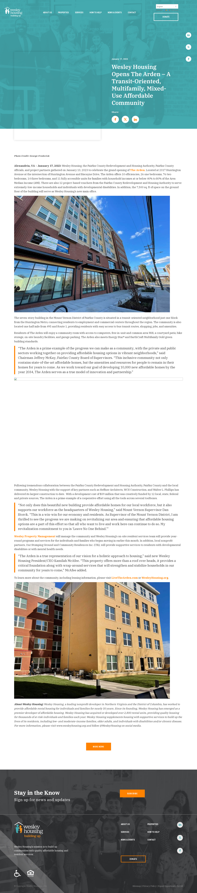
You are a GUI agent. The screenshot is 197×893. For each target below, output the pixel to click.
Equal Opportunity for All (170, 886)
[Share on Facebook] (115, 119)
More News (98, 747)
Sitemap (137, 886)
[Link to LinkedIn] (188, 35)
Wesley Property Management (34, 536)
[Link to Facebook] (188, 59)
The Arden (137, 170)
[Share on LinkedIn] (135, 119)
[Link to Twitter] (188, 47)
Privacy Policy (149, 886)
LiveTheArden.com (124, 577)
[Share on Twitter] (125, 119)
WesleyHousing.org (154, 577)
